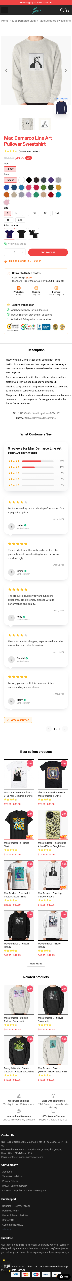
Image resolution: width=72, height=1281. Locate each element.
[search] (62, 10)
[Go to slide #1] (27, 124)
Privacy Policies (10, 1181)
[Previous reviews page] (49, 729)
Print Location (11, 225)
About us (7, 1171)
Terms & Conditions (12, 1176)
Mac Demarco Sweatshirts (55, 20)
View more (36, 964)
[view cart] (67, 10)
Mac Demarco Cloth (24, 20)
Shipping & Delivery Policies (16, 1206)
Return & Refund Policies (15, 1215)
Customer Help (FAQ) (13, 1224)
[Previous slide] (6, 70)
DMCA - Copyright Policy (14, 1185)
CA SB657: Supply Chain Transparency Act (24, 1190)
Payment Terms (10, 1210)
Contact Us (8, 1220)
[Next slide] (65, 70)
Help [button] (66, 1277)
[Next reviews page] (65, 729)
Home (4, 20)
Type (6, 163)
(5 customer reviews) (30, 151)
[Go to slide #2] (45, 124)
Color (7, 174)
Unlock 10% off (7, 1266)
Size (6, 208)
